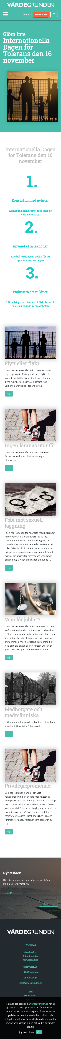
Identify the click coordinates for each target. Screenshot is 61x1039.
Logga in (25, 14)
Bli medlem (41, 14)
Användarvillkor (30, 959)
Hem (30, 991)
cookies (43, 1015)
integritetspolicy (13, 1019)
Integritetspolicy (30, 956)
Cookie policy (30, 952)
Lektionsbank (30, 995)
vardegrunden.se (39, 1003)
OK (38, 1032)
